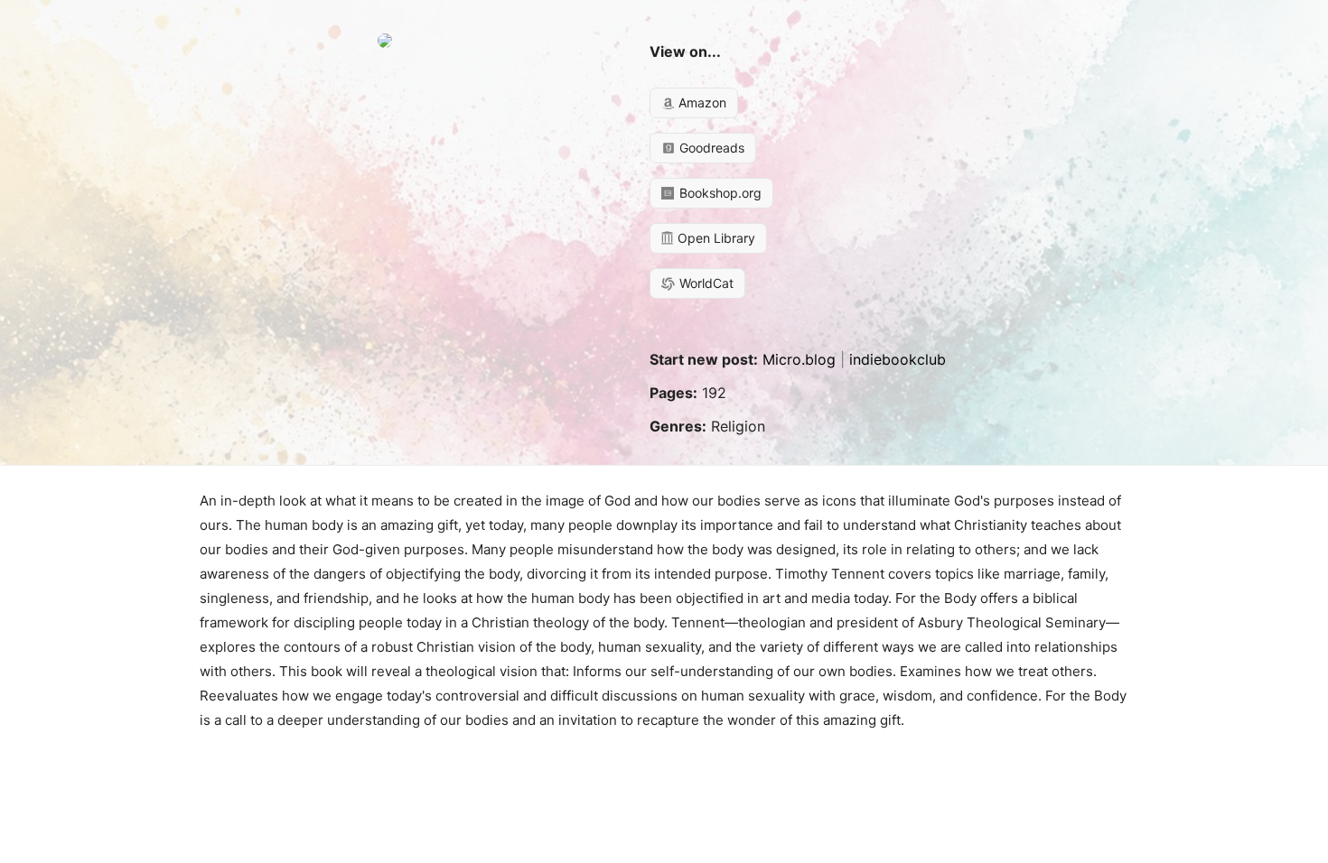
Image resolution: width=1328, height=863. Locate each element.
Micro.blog (799, 359)
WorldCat (705, 283)
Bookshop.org (719, 192)
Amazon (700, 102)
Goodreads (710, 147)
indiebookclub (897, 359)
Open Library (714, 238)
